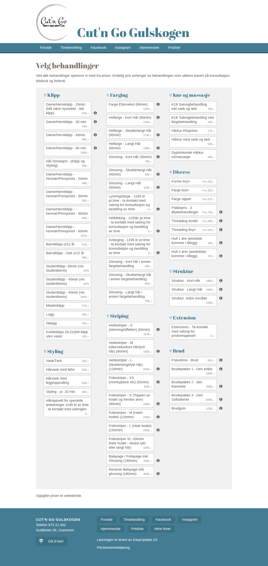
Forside (46, 48)
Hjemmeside (149, 48)
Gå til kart (55, 541)
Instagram (123, 48)
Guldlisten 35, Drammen (55, 530)
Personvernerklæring (113, 548)
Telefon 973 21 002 (51, 525)
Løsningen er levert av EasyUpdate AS (127, 540)
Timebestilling (71, 48)
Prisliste (174, 48)
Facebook (98, 48)
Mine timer (162, 529)
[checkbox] (67, 109)
